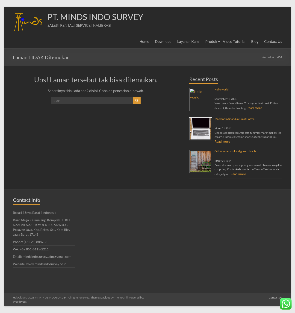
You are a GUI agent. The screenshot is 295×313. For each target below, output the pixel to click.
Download (163, 41)
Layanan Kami (188, 41)
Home (144, 41)
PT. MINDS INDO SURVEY (95, 17)
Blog (254, 41)
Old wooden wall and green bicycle (235, 151)
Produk (211, 41)
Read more (254, 108)
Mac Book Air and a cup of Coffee (234, 119)
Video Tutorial (234, 41)
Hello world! (222, 89)
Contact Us (273, 41)
